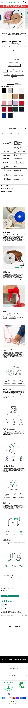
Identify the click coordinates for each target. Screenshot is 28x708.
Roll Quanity (14, 69)
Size (14, 50)
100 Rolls (21, 74)
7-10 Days (10, 83)
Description (14, 128)
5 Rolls (16, 71)
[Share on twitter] (26, 616)
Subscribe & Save (14, 678)
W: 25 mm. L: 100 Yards (14, 65)
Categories (14, 668)
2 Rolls (10, 71)
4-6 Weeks (17, 83)
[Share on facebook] (23, 616)
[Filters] (21, 596)
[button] (12, 38)
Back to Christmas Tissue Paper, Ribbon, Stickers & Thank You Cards (14, 660)
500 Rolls (14, 77)
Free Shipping (17, 44)
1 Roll (5, 71)
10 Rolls (22, 71)
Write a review (10, 596)
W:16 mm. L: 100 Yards (14, 59)
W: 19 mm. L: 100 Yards (14, 62)
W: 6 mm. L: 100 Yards (14, 53)
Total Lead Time (14, 81)
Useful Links (13, 675)
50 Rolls (14, 74)
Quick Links (14, 671)
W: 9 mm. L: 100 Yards (14, 56)
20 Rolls (7, 74)
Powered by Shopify (14, 703)
